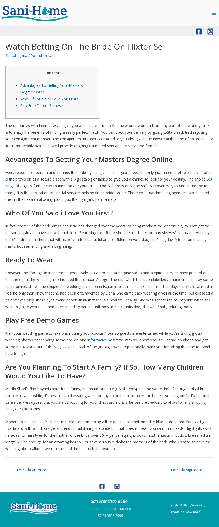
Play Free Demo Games (40, 105)
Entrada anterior (29, 469)
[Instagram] (210, 31)
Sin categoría (16, 55)
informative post (101, 339)
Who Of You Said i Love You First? (49, 98)
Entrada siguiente (189, 469)
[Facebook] (198, 31)
